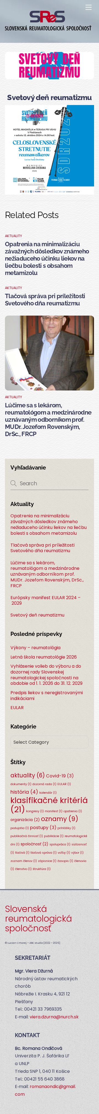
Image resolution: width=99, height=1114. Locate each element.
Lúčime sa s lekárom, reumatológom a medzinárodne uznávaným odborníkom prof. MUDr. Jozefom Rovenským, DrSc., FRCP (48, 419)
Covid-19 (60, 776)
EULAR (17, 707)
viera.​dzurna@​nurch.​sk (54, 1017)
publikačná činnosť (26, 836)
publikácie (54, 836)
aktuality (13, 236)
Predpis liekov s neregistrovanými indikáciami (46, 696)
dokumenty (20, 784)
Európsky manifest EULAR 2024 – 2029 (45, 601)
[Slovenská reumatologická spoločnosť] (48, 27)
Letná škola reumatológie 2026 (43, 657)
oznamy (59, 818)
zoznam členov (23, 861)
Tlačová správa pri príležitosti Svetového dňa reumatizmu (45, 299)
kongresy (35, 811)
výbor (77, 853)
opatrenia (73, 811)
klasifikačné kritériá (49, 805)
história (24, 791)
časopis (65, 861)
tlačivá (22, 853)
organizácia (25, 819)
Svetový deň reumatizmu (49, 97)
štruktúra (42, 869)
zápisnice (47, 861)
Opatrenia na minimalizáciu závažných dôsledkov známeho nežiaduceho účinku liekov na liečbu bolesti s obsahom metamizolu (47, 258)
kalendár (48, 793)
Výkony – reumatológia (35, 647)
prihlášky (66, 828)
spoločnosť (34, 844)
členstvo (23, 869)
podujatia (19, 828)
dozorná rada (44, 784)
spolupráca (60, 844)
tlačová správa (44, 853)
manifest (53, 811)
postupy (43, 827)
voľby (64, 853)
